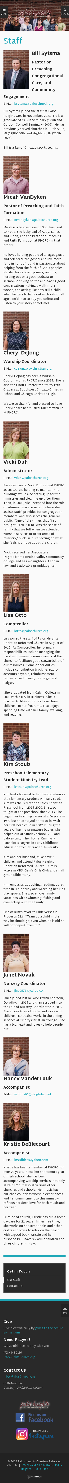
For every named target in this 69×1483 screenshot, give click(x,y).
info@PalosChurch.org (19, 1357)
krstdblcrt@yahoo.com (31, 1160)
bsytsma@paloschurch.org (34, 104)
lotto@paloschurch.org (31, 631)
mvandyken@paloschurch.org (36, 220)
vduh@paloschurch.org (31, 478)
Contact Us (15, 1286)
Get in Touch (18, 1271)
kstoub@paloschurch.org (32, 787)
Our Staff (13, 1280)
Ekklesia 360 (34, 1477)
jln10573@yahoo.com (30, 991)
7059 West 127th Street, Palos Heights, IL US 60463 (41, 1467)
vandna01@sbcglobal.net (32, 1094)
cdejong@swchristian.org (33, 369)
